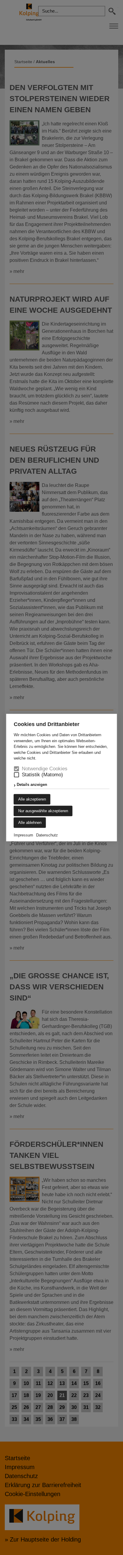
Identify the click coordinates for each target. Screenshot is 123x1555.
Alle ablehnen (29, 822)
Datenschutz (47, 835)
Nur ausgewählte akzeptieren (43, 811)
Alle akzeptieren (32, 799)
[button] (16, 775)
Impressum (23, 835)
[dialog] (61, 777)
